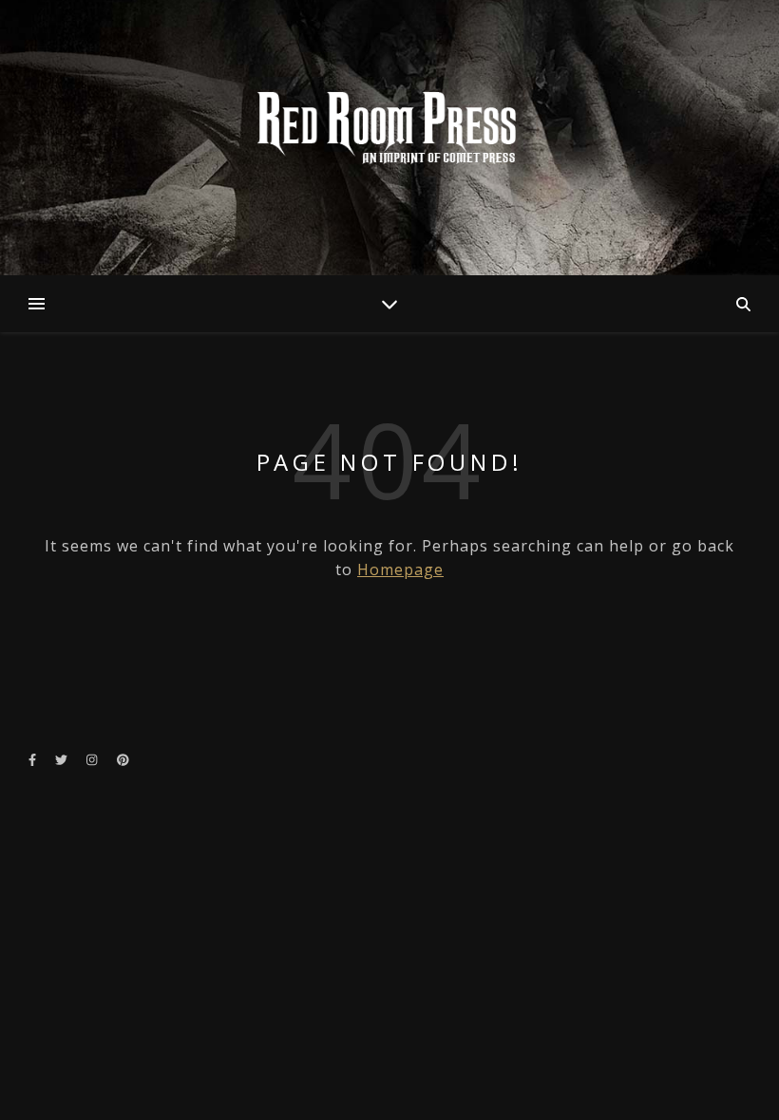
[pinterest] (123, 759)
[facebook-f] (33, 759)
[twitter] (62, 759)
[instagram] (93, 759)
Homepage (400, 569)
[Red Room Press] (389, 128)
